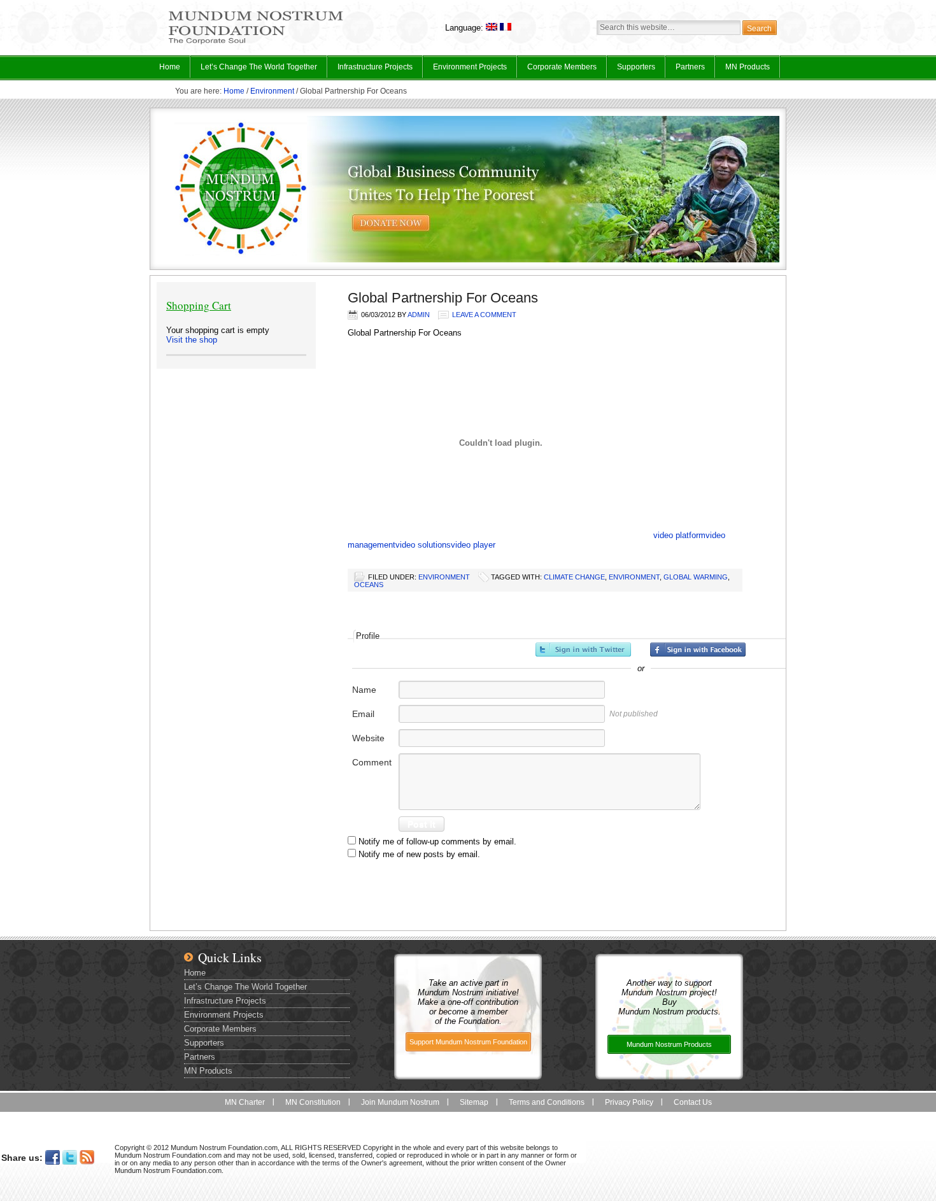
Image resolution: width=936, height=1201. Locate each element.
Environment (272, 91)
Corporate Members (562, 66)
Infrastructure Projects (370, 70)
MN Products (743, 70)
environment (634, 577)
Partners (690, 66)
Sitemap (474, 1102)
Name (364, 690)
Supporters (636, 66)
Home (169, 66)
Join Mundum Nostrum (400, 1102)
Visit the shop (191, 340)
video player (473, 545)
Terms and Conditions (547, 1102)
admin (419, 314)
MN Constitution (313, 1102)
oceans (368, 584)
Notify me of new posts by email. (419, 854)
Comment (372, 762)
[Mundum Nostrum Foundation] (256, 42)
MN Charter (245, 1102)
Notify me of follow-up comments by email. (437, 841)
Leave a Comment (484, 314)
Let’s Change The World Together (254, 70)
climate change (574, 577)
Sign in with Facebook (698, 650)
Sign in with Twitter (583, 650)
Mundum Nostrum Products (669, 1044)
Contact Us (693, 1102)
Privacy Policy (629, 1102)
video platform (679, 535)
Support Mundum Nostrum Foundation (468, 1042)
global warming (695, 577)
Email (363, 714)
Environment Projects (465, 70)
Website (368, 738)
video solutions (423, 545)
